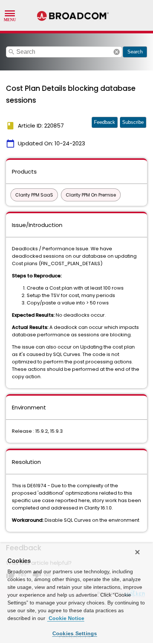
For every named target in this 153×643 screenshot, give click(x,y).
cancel (116, 52)
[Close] (137, 552)
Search (135, 52)
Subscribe (133, 122)
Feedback (104, 122)
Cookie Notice (65, 618)
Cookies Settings (74, 633)
